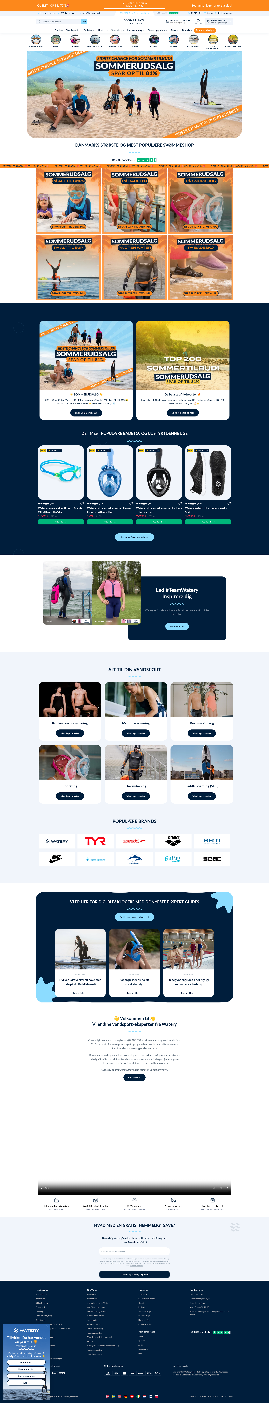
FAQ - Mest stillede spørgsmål (99, 1337)
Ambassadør (92, 1320)
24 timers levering (47, 13)
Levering (39, 1311)
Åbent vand (26, 1362)
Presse (90, 1341)
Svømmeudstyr (144, 1311)
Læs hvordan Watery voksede (186, 1372)
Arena (140, 1345)
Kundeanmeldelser (94, 1333)
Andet (26, 1382)
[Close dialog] (47, 1326)
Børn (174, 30)
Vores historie (92, 1299)
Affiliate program (94, 1324)
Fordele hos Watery (95, 1328)
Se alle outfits (177, 626)
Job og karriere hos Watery (98, 1303)
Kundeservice (41, 1294)
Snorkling (116, 30)
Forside (59, 30)
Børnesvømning (26, 1375)
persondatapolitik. (136, 1266)
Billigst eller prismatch (56, 1205)
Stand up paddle (157, 30)
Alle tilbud (142, 1294)
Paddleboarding (145, 1324)
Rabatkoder (41, 1320)
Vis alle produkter (70, 733)
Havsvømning (135, 30)
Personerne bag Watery (96, 1311)
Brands (186, 30)
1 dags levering (173, 1205)
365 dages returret (68, 13)
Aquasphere (143, 1349)
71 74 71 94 (196, 13)
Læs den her (134, 1077)
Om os (210, 13)
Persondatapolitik (94, 1350)
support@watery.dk (202, 1299)
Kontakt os (40, 1299)
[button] (47, 589)
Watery (141, 1336)
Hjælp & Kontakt (225, 13)
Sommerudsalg (204, 30)
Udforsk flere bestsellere (134, 537)
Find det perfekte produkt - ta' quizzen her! (53, 1328)
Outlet (141, 1303)
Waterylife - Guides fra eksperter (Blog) (103, 1346)
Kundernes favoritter (146, 1299)
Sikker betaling (42, 1303)
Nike (140, 1353)
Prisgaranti (40, 1307)
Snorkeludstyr (144, 1316)
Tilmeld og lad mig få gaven (134, 1274)
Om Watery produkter (96, 1307)
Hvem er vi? (92, 1294)
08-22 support (134, 1205)
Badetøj (88, 30)
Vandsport (72, 30)
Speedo (141, 1341)
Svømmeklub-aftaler (95, 1316)
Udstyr (102, 30)
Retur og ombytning (44, 1316)
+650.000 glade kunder (91, 13)
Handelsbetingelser (95, 1354)
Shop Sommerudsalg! (86, 412)
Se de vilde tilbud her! (183, 412)
